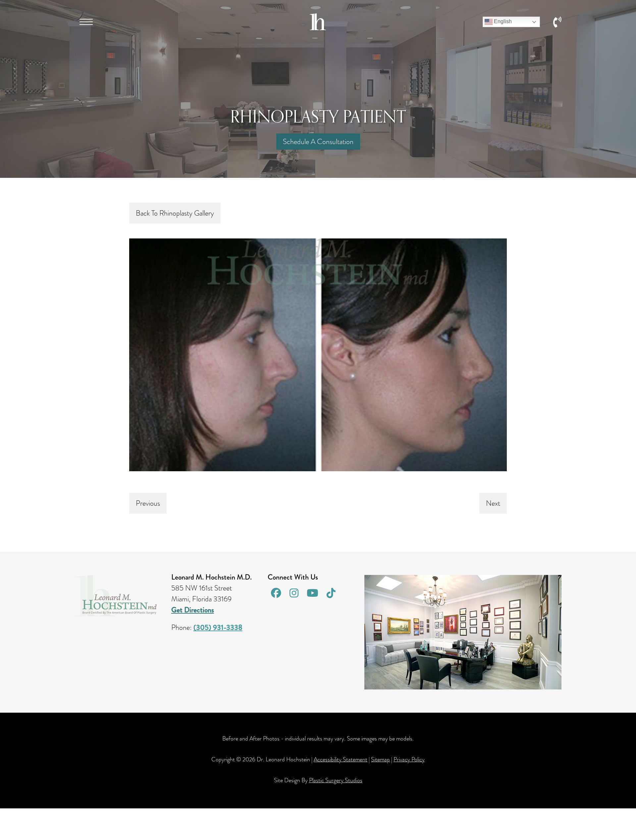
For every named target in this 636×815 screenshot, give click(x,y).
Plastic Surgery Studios (335, 780)
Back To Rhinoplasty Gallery (175, 213)
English (502, 21)
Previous (148, 503)
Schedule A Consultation (318, 141)
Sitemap (380, 759)
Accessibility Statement (340, 759)
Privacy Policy (409, 759)
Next (493, 503)
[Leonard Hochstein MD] (318, 28)
